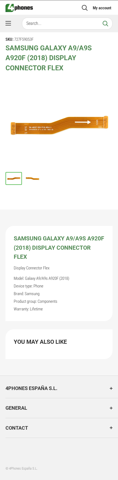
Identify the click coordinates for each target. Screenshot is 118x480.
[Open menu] (8, 23)
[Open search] (85, 8)
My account (102, 7)
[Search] (105, 23)
